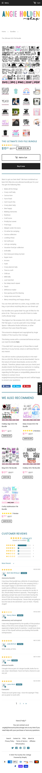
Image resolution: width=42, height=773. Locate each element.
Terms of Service (21, 741)
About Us (31, 738)
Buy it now (21, 166)
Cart (38, 3)
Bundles (13, 31)
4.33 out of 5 (27, 538)
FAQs (24, 738)
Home (4, 31)
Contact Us (16, 738)
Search (8, 738)
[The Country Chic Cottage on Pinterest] (20, 748)
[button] (7, 145)
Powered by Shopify (20, 757)
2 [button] (20, 703)
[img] (7, 570)
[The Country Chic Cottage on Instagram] (24, 748)
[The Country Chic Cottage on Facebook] (16, 748)
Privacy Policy (9, 741)
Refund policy (20, 744)
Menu (7, 3)
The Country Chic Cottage (22, 755)
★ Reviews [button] (40, 389)
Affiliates (32, 741)
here (17, 342)
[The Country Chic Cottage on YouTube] (28, 748)
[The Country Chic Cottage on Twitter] (12, 748)
